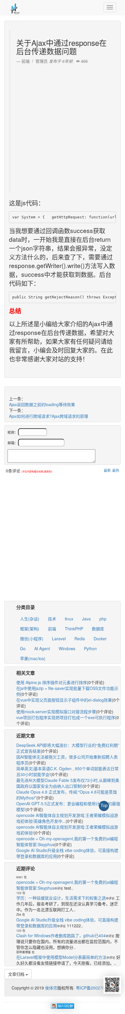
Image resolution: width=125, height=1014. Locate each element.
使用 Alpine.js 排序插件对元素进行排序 (51, 682)
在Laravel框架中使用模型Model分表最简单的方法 (61, 957)
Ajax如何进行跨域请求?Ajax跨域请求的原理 (48, 416)
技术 (52, 619)
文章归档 (17, 974)
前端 (52, 629)
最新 (107, 470)
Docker (100, 638)
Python (90, 648)
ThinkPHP (74, 629)
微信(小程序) (31, 638)
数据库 (98, 629)
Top (104, 805)
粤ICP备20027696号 (94, 988)
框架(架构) (29, 629)
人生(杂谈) (29, 619)
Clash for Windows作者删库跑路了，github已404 (61, 935)
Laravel (59, 638)
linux (69, 619)
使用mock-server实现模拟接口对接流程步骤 (56, 711)
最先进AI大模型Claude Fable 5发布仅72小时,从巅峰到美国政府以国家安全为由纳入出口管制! (67, 783)
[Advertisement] (62, 126)
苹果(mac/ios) (32, 658)
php (102, 619)
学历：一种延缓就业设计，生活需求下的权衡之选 (61, 898)
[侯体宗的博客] (14, 7)
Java (86, 619)
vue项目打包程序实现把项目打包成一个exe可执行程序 (65, 717)
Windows (67, 648)
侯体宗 (50, 988)
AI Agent (42, 648)
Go (23, 648)
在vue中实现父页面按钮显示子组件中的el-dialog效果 (64, 700)
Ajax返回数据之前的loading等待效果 (42, 404)
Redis (79, 638)
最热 (115, 470)
